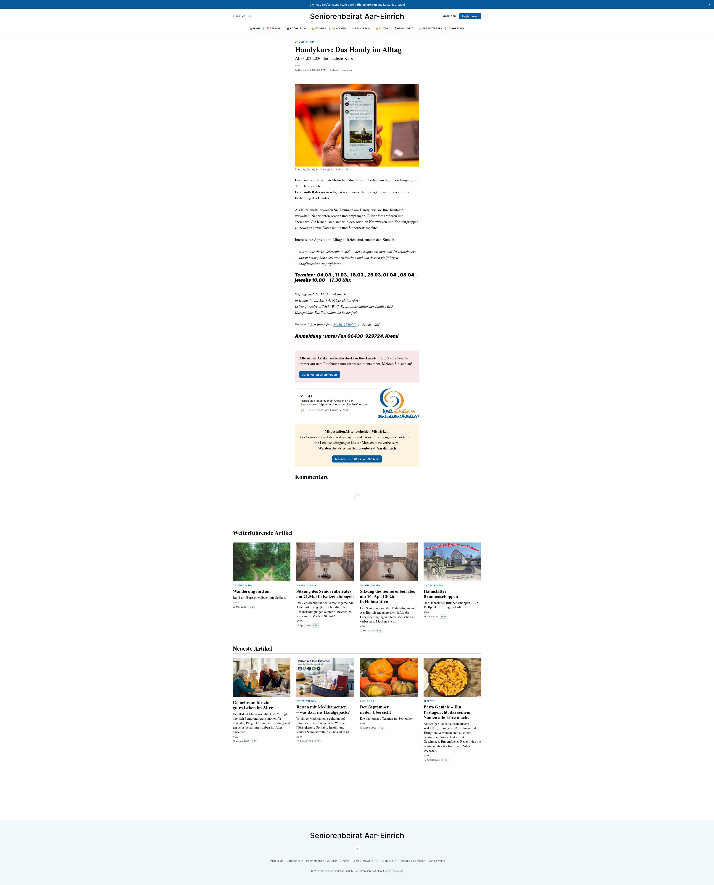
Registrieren (470, 16)
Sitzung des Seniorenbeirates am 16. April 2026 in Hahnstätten (387, 596)
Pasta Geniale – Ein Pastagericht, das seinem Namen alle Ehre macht (447, 711)
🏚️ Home (255, 28)
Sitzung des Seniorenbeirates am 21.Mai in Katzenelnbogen (325, 593)
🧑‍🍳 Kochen (339, 28)
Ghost (380, 871)
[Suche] (250, 16)
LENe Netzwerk (363, 860)
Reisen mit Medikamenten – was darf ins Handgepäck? (323, 709)
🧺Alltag (382, 28)
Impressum (276, 860)
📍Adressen (456, 28)
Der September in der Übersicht (375, 709)
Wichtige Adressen (413, 860)
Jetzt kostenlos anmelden (319, 374)
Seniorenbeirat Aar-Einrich (357, 16)
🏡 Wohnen (319, 28)
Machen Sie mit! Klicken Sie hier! (357, 459)
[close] (710, 4)
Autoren (332, 860)
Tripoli (395, 871)
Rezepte (429, 701)
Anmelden (449, 16)
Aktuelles (367, 701)
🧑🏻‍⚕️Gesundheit (403, 28)
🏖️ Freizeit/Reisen (431, 28)
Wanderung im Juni (252, 591)
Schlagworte (436, 860)
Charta (344, 860)
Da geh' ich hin (305, 41)
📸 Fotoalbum (296, 28)
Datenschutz (295, 860)
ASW (297, 65)
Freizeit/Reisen (306, 701)
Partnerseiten (315, 860)
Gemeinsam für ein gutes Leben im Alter (253, 705)
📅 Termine (273, 28)
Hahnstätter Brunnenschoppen (441, 593)
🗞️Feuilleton (361, 28)
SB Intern (387, 860)
